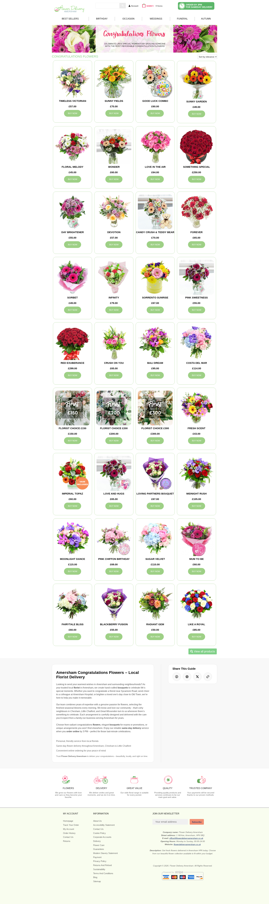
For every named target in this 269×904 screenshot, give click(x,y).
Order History (69, 833)
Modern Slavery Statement (105, 853)
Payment (97, 857)
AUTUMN (206, 19)
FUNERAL (182, 19)
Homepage (68, 821)
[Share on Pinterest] (187, 676)
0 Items (159, 6)
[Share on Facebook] (176, 676)
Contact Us (68, 837)
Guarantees (98, 849)
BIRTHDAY (102, 19)
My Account (68, 829)
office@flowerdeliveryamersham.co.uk (186, 838)
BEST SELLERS (70, 19)
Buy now (72, 113)
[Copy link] (208, 676)
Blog (95, 877)
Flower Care (98, 845)
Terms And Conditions (103, 873)
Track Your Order (71, 825)
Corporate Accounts (102, 837)
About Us (97, 821)
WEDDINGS (156, 19)
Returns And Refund (102, 865)
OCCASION (128, 19)
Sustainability (99, 869)
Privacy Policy (99, 861)
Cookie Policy (99, 833)
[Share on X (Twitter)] (197, 676)
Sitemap (97, 881)
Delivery (97, 841)
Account (134, 6)
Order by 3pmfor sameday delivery (199, 6)
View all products (204, 651)
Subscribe (197, 822)
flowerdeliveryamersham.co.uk (187, 844)
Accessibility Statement (104, 825)
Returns (66, 841)
